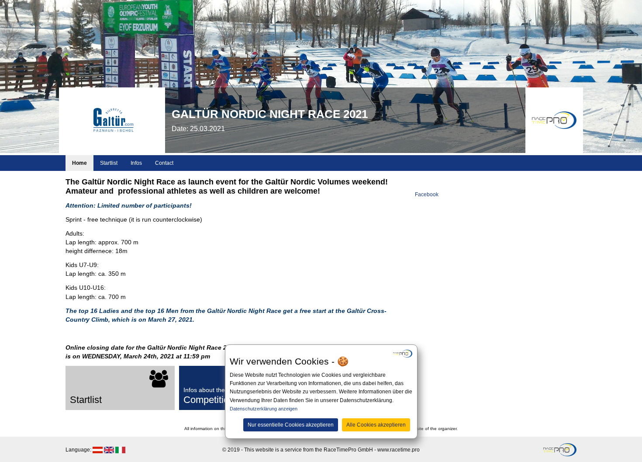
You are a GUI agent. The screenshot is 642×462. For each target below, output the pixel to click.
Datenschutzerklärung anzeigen (263, 408)
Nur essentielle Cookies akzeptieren (291, 424)
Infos (136, 163)
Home (79, 163)
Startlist (108, 163)
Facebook (426, 194)
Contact (164, 163)
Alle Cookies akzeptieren (376, 424)
